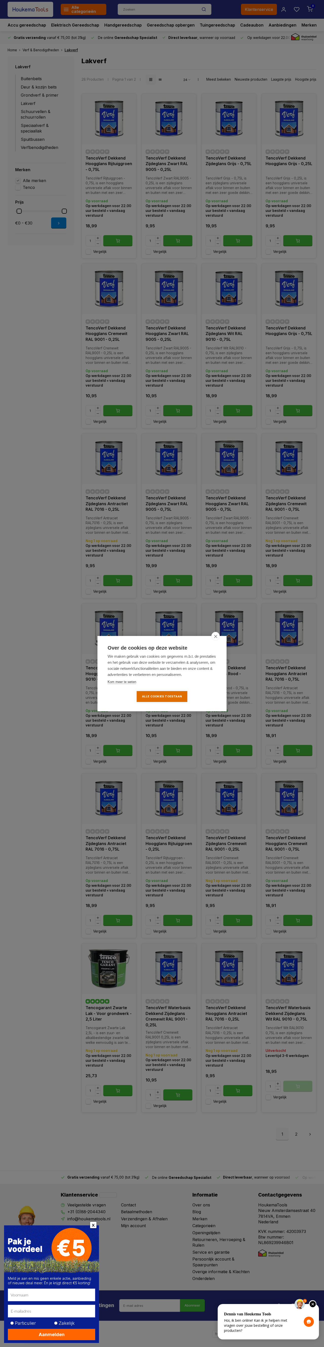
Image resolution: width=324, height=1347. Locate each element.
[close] (215, 636)
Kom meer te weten (122, 682)
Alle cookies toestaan (162, 696)
